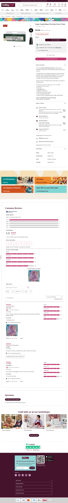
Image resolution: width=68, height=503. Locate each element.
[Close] (67, 0)
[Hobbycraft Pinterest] (26, 475)
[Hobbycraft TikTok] (30, 475)
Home (2, 16)
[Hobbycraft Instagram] (23, 475)
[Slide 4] (19, 46)
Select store (58, 47)
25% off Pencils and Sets (42, 34)
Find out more (39, 135)
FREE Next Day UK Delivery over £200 (42, 13)
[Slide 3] (17, 46)
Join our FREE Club (58, 13)
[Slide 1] (14, 46)
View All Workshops (34, 435)
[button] (15, 36)
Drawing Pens (19, 16)
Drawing (13, 16)
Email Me (32, 467)
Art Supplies (8, 16)
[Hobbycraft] (8, 5)
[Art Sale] (34, 19)
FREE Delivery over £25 (10, 13)
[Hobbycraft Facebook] (16, 475)
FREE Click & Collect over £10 (26, 13)
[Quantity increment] (42, 40)
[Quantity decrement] (36, 40)
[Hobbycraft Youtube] (19, 475)
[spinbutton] (39, 40)
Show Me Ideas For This (51, 58)
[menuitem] (3, 10)
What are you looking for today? (31, 5)
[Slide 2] (16, 46)
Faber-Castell (50, 152)
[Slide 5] (21, 46)
